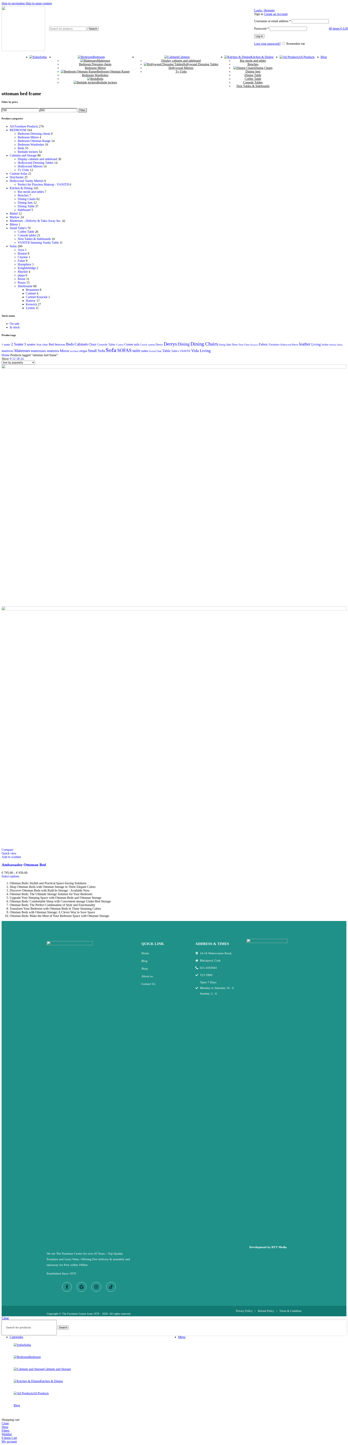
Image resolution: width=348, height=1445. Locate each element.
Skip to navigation (14, 3)
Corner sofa (131, 344)
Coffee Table (253, 78)
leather (305, 344)
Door (235, 344)
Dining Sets (252, 71)
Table (166, 351)
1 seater (6, 344)
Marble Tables (336, 345)
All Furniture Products (24, 126)
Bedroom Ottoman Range (113, 71)
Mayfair (23, 271)
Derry (159, 344)
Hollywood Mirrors (181, 68)
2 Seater (17, 344)
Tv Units (181, 71)
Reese (21, 279)
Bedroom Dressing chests (95, 64)
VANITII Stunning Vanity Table (38, 242)
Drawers (254, 345)
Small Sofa (96, 351)
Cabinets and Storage (23, 155)
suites (144, 351)
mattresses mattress (45, 351)
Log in (259, 36)
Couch (143, 344)
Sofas (13, 246)
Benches (253, 64)
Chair (92, 344)
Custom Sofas (18, 173)
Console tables (27, 235)
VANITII (185, 351)
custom (151, 344)
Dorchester (17, 177)
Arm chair (42, 344)
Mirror (14, 224)
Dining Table (252, 75)
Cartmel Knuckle (37, 297)
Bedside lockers (107, 82)
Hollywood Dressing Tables (200, 64)
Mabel (14, 213)
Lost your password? (267, 43)
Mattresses (103, 60)
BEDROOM (18, 130)
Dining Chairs (263, 68)
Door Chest (244, 344)
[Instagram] (96, 1287)
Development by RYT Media (268, 1247)
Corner (119, 344)
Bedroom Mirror (95, 68)
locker (325, 344)
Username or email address (272, 21)
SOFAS (124, 350)
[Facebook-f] (67, 1287)
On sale (14, 323)
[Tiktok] (111, 1287)
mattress (7, 351)
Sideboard (24, 210)
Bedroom (60, 344)
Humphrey (24, 264)
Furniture (274, 344)
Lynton (30, 308)
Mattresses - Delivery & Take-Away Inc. (35, 220)
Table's (175, 351)
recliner (74, 351)
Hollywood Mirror (289, 344)
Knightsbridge (27, 268)
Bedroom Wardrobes (95, 75)
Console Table (106, 344)
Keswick (31, 304)
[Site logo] (23, 50)
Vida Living (201, 350)
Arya (21, 250)
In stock (15, 327)
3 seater (29, 344)
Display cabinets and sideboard (181, 60)
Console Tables (253, 82)
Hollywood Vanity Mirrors (27, 181)
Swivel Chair (155, 351)
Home (6, 355)
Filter (82, 110)
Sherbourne (25, 286)
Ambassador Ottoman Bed (24, 865)
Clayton (23, 257)
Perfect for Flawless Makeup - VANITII (43, 184)
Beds (100, 78)
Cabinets (81, 344)
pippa (21, 275)
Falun (21, 260)
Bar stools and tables (253, 60)
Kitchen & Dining (21, 188)
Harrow (31, 300)
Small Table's (18, 228)
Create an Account (276, 14)
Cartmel (31, 293)
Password (261, 28)
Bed (51, 344)
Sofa (111, 350)
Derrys (170, 344)
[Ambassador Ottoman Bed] (174, 367)
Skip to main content (39, 3)
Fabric (263, 344)
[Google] (81, 1287)
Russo (22, 282)
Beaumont (32, 289)
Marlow (15, 217)
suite (136, 350)
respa (83, 351)
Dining (184, 344)
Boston (22, 253)
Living (316, 344)
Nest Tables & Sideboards (252, 86)
